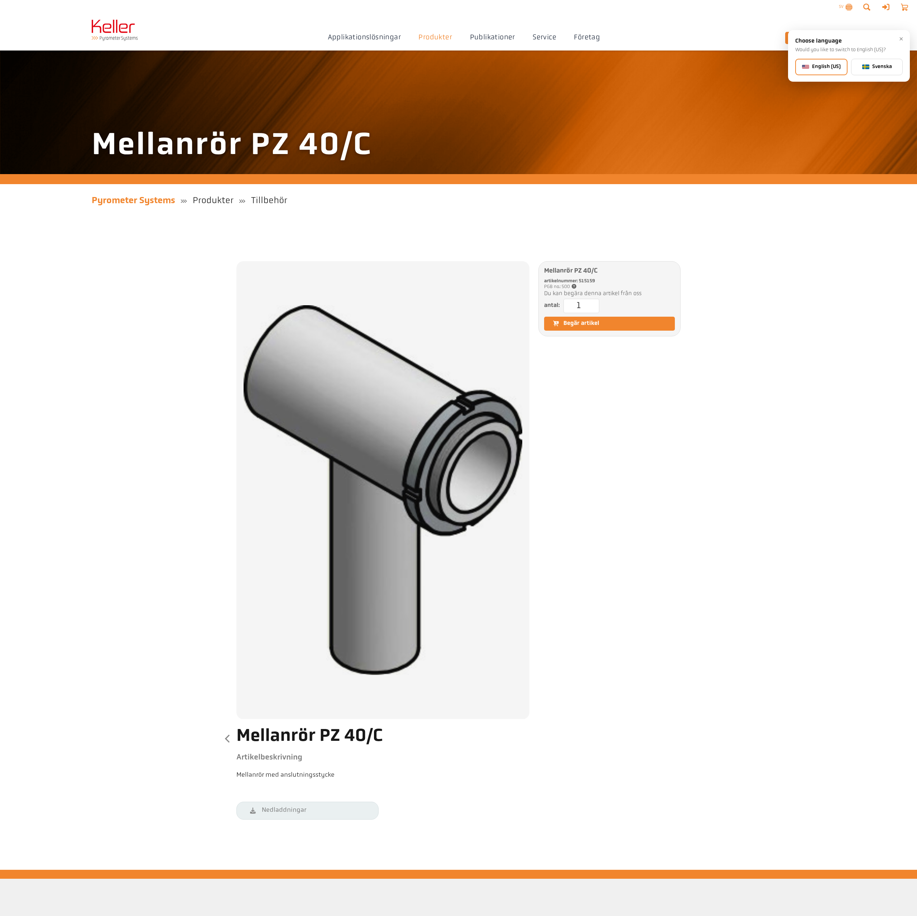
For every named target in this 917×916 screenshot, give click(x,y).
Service (544, 37)
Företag (587, 37)
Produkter (435, 37)
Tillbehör (269, 200)
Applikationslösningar (364, 37)
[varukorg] (904, 7)
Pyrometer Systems (133, 200)
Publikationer (492, 37)
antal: (552, 305)
